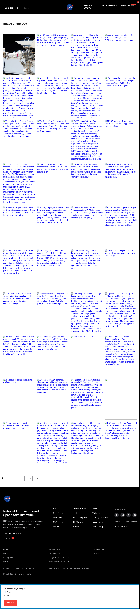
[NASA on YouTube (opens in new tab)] (134, 515)
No (8, 595)
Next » (39, 478)
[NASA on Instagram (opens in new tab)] (122, 515)
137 (29, 478)
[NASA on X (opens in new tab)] (128, 515)
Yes (9, 592)
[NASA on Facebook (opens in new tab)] (116, 515)
